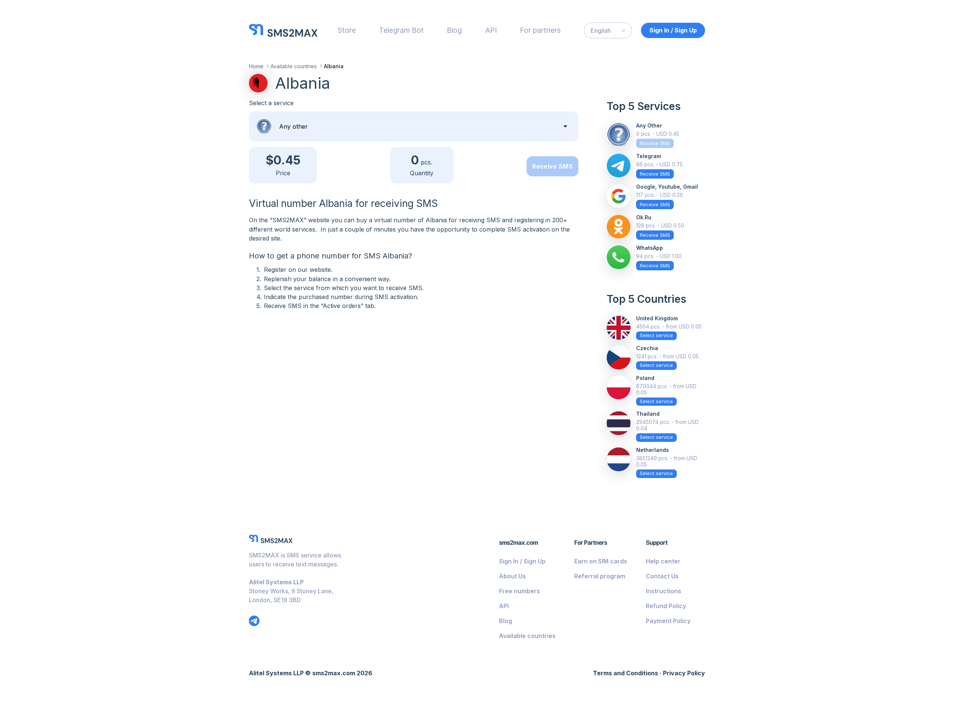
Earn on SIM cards (600, 561)
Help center (663, 561)
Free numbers (519, 591)
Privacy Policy (684, 673)
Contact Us (662, 576)
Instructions (663, 591)
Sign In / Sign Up (673, 30)
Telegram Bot (401, 30)
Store (347, 30)
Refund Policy (666, 606)
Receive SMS (552, 166)
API (491, 30)
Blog (454, 30)
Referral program (599, 576)
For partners (540, 30)
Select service (656, 335)
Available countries (527, 635)
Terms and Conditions (625, 673)
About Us (512, 576)
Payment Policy (668, 621)
